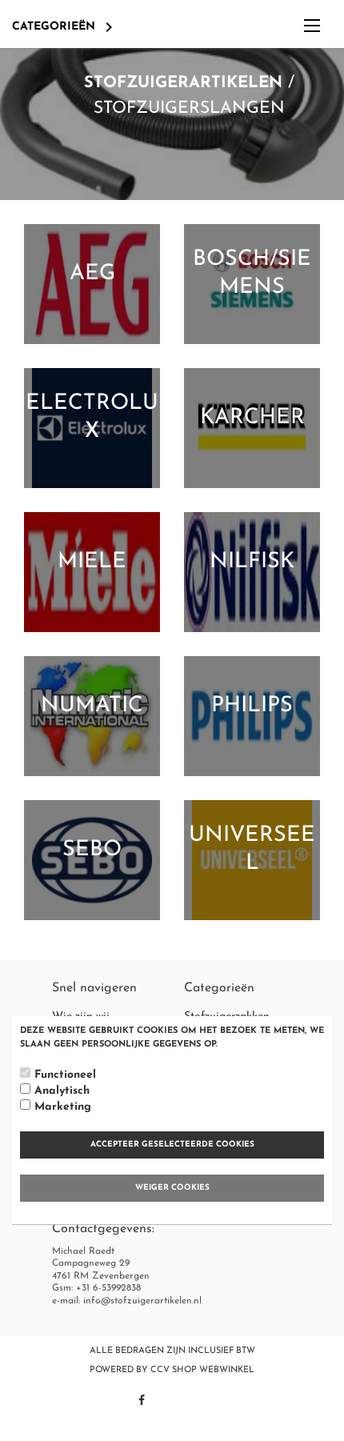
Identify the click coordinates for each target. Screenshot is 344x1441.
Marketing (62, 1107)
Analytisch (62, 1091)
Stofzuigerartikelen (183, 83)
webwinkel (226, 1370)
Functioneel (65, 1075)
